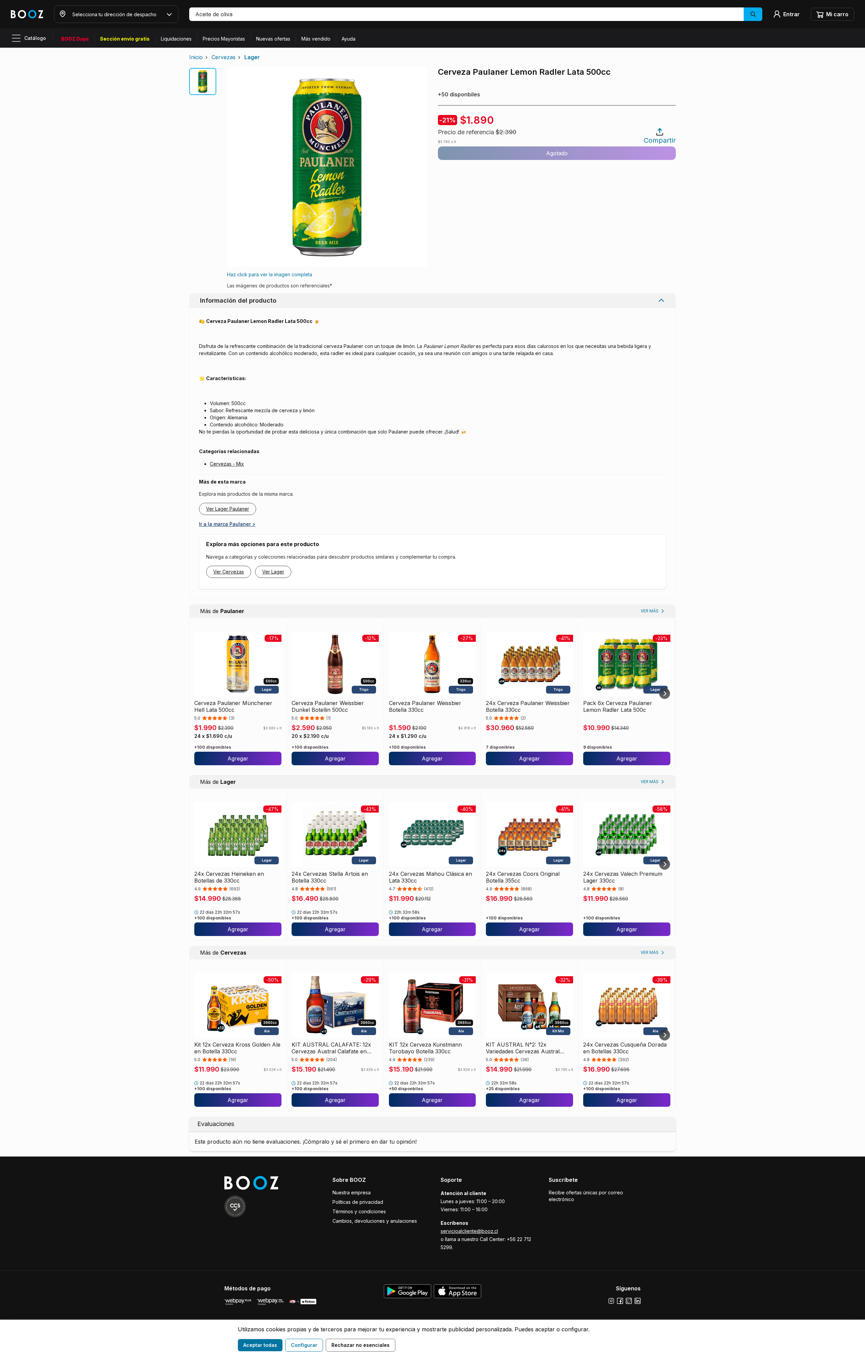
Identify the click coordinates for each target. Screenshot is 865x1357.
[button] (475, 14)
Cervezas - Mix (227, 464)
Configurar (304, 1345)
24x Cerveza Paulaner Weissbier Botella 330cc (528, 706)
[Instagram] (611, 1301)
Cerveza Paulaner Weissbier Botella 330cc (425, 706)
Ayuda (348, 39)
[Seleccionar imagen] (202, 81)
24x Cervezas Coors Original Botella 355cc (523, 877)
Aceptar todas (260, 1345)
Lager (252, 57)
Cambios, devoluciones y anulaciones (374, 1221)
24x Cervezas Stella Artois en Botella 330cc (330, 877)
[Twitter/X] (629, 1301)
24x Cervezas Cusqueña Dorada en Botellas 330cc (625, 1048)
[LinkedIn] (638, 1301)
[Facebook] (620, 1301)
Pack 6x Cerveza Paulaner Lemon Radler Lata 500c (617, 706)
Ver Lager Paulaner (227, 509)
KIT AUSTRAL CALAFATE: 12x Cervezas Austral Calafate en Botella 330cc (331, 1048)
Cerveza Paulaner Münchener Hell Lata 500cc (233, 706)
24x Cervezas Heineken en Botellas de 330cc (229, 877)
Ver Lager (273, 572)
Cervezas (224, 57)
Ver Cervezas (228, 572)
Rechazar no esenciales (360, 1345)
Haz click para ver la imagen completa (269, 274)
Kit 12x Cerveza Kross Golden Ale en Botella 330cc (237, 1048)
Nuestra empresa (351, 1192)
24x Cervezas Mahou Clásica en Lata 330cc (430, 877)
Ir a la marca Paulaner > (227, 524)
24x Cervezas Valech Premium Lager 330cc (622, 877)
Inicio (196, 57)
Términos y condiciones (359, 1211)
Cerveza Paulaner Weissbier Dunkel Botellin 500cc (328, 706)
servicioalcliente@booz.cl (469, 1231)
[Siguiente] (664, 693)
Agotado (557, 153)
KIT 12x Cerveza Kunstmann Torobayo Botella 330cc (425, 1048)
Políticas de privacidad (357, 1202)
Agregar (237, 758)
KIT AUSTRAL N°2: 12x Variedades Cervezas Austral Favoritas (523, 1048)
